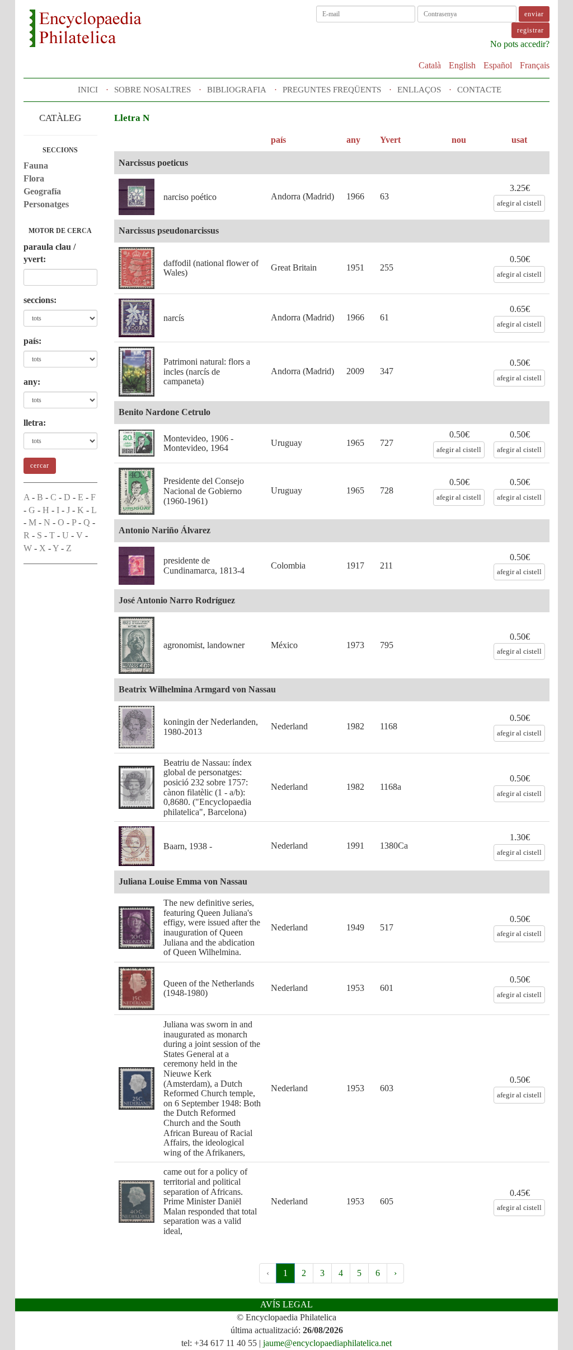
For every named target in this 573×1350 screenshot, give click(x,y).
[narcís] (136, 318)
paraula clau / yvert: (50, 253)
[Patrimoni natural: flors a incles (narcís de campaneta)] (136, 372)
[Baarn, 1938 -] (136, 846)
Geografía (42, 191)
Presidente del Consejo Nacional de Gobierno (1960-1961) (203, 490)
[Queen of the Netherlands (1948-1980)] (136, 988)
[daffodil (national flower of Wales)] (136, 268)
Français (534, 65)
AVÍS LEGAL (286, 1304)
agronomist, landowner (204, 645)
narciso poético (190, 197)
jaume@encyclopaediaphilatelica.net (327, 1343)
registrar (530, 30)
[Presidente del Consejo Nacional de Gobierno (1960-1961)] (136, 491)
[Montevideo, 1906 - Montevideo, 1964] (136, 443)
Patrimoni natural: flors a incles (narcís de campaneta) (206, 371)
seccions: (40, 300)
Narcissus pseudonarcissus (169, 230)
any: (32, 382)
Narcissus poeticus (153, 162)
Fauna (36, 165)
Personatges (46, 204)
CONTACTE (479, 89)
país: (32, 341)
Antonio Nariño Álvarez (164, 530)
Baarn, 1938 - (187, 846)
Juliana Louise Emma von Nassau (183, 881)
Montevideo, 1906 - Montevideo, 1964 (198, 443)
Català (430, 65)
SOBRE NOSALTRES (152, 89)
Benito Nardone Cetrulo (164, 412)
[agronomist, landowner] (136, 645)
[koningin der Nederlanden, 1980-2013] (136, 727)
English (462, 65)
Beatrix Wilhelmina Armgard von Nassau (197, 689)
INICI (88, 89)
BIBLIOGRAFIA (236, 89)
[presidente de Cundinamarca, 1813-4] (136, 566)
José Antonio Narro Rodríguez (177, 600)
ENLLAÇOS (419, 89)
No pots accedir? (519, 44)
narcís (173, 318)
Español (497, 65)
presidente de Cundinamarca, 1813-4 (204, 565)
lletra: (35, 422)
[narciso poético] (136, 197)
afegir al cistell (519, 203)
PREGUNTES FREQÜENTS (332, 89)
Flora (34, 178)
